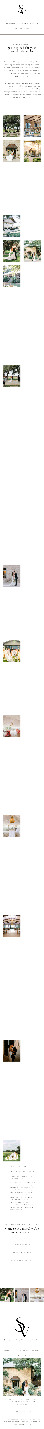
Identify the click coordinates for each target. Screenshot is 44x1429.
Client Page (24, 1421)
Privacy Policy (18, 1424)
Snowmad (27, 1424)
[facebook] (15, 1355)
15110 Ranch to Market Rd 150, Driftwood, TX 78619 (22, 1351)
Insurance (15, 1421)
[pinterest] (29, 1355)
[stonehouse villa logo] (22, 2)
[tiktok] (18, 1355)
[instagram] (22, 1355)
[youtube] (25, 1355)
